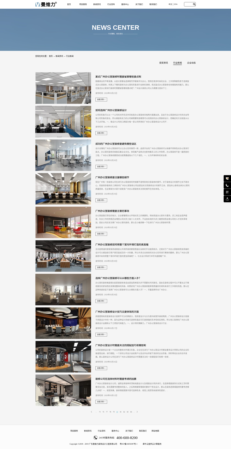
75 (100, 412)
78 (110, 412)
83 (127, 412)
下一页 (139, 412)
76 (103, 412)
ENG (176, 4)
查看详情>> (101, 99)
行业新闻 (70, 56)
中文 (170, 4)
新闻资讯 (59, 56)
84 (131, 412)
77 (107, 412)
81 (121, 412)
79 (114, 412)
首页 (69, 4)
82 (124, 412)
